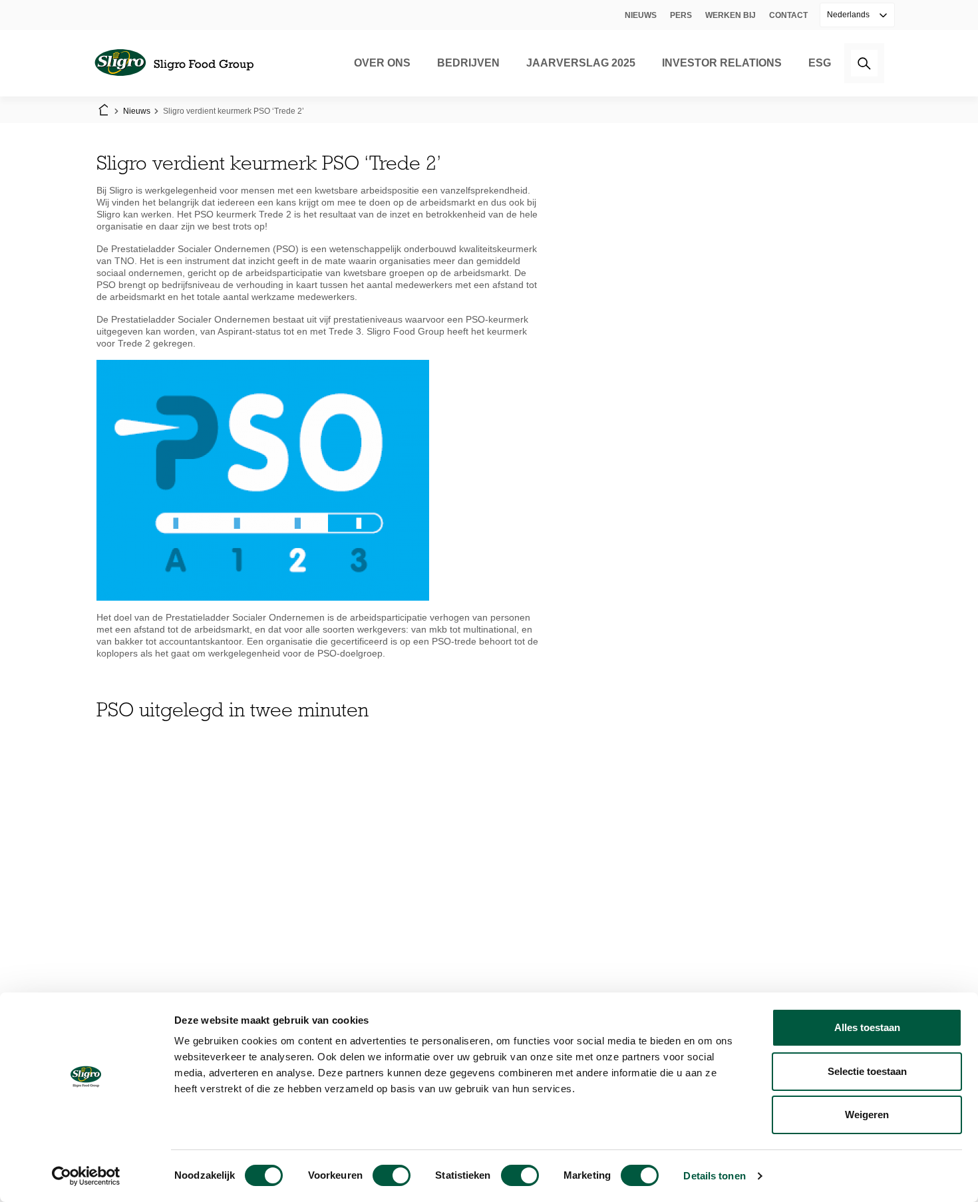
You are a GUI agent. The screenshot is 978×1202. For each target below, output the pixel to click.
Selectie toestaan (867, 1071)
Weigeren (867, 1114)
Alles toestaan (867, 1027)
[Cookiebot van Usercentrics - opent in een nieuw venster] (86, 1176)
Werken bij (730, 15)
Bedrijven (468, 63)
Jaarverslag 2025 (580, 63)
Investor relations (722, 63)
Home (103, 111)
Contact (788, 15)
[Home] (173, 63)
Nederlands (849, 14)
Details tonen (714, 1175)
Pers (681, 15)
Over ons (382, 63)
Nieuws (641, 15)
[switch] (391, 1175)
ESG (819, 63)
